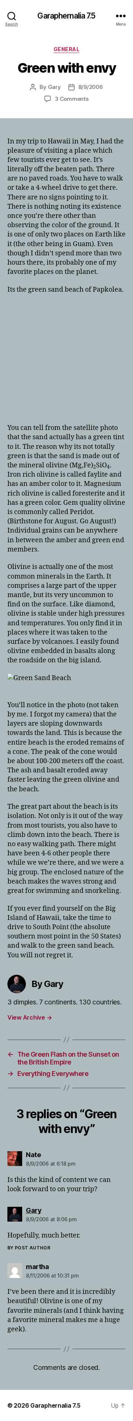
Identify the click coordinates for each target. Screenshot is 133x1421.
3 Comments (71, 98)
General (67, 49)
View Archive (29, 1017)
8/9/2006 (90, 86)
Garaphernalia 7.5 (66, 16)
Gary (54, 86)
